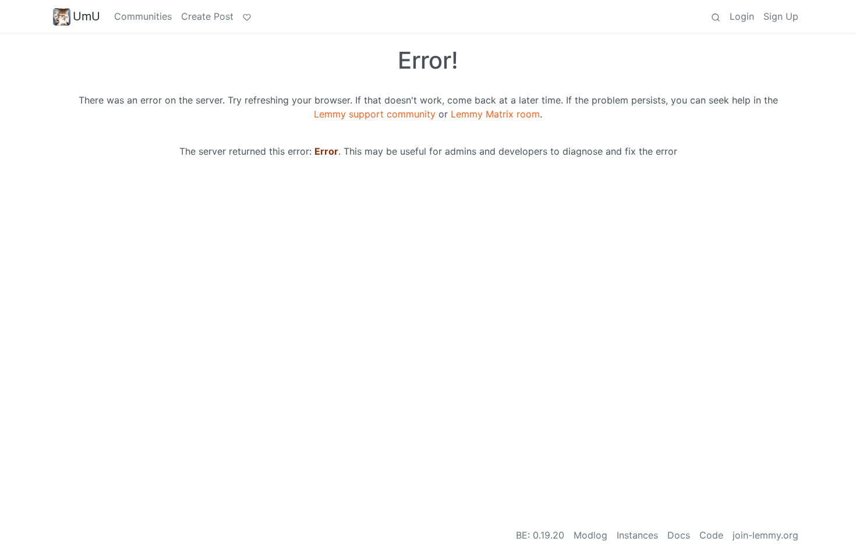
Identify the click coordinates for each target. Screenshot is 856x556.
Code (711, 535)
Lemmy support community (375, 114)
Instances (637, 535)
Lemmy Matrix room (495, 114)
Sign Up (780, 16)
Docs (678, 535)
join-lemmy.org (765, 535)
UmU (86, 16)
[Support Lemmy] (247, 16)
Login (742, 16)
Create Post (207, 16)
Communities (143, 16)
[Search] (715, 16)
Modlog (590, 535)
